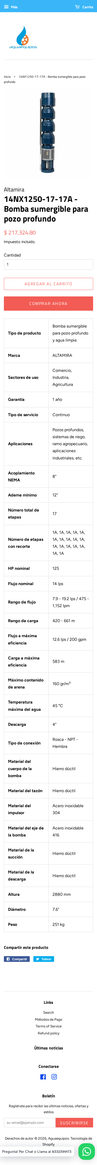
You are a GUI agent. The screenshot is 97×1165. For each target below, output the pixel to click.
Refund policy (48, 1033)
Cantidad (12, 255)
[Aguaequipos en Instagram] (54, 1078)
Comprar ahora (48, 303)
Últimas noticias (48, 1048)
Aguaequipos (58, 1138)
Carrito (87, 7)
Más (14, 7)
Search (48, 1012)
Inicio (7, 76)
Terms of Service (49, 1026)
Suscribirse (74, 1123)
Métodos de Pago (48, 1019)
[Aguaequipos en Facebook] (43, 1078)
